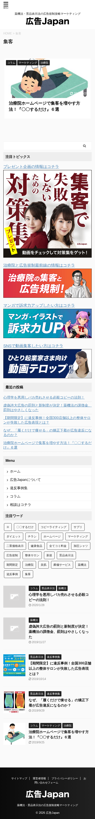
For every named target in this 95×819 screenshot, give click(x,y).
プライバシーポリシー (64, 778)
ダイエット (13, 536)
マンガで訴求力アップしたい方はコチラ (39, 305)
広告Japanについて (25, 480)
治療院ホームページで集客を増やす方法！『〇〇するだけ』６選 (47, 445)
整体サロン (32, 555)
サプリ (78, 527)
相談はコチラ (20, 505)
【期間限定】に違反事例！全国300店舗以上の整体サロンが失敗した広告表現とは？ (47, 420)
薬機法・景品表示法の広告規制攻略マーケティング (47, 805)
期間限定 (12, 564)
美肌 (43, 564)
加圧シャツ (81, 546)
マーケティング (78, 536)
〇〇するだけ (25, 527)
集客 (28, 574)
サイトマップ (19, 778)
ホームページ (52, 536)
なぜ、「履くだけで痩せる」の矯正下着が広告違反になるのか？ (47, 432)
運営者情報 (39, 778)
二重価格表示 (15, 546)
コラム (15, 496)
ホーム (15, 471)
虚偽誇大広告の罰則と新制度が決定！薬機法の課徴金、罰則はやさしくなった (47, 407)
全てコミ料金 (57, 546)
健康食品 (36, 546)
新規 (49, 555)
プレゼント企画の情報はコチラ (31, 166)
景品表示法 (66, 555)
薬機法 (82, 564)
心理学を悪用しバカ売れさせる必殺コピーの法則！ (44, 397)
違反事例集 (19, 488)
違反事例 (12, 574)
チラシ (32, 536)
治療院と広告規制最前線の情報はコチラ (39, 265)
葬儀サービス (62, 564)
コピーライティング (53, 527)
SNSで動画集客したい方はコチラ (33, 346)
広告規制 (12, 555)
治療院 (29, 564)
